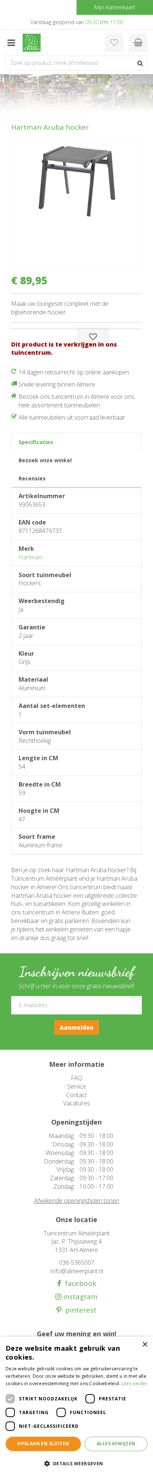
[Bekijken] (138, 42)
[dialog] (76, 1406)
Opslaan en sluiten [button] (43, 1443)
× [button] (144, 1344)
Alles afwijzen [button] (116, 1443)
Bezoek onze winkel (45, 460)
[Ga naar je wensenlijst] (114, 42)
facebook (78, 1283)
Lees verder (134, 1383)
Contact (76, 1095)
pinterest (79, 1310)
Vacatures (76, 1103)
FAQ (76, 1078)
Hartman (30, 557)
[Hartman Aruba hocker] (76, 202)
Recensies (32, 478)
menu (11, 42)
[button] (76, 1463)
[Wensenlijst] (114, 42)
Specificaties (36, 442)
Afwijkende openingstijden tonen (76, 1201)
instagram (79, 1296)
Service (76, 1086)
